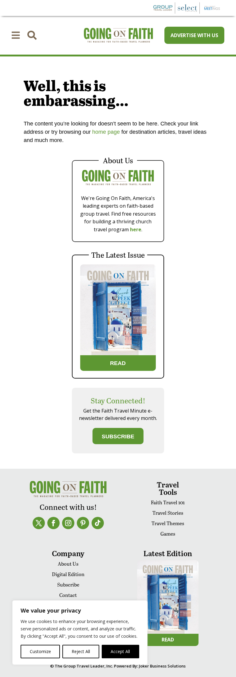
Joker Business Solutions (162, 666)
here (135, 229)
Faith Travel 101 (168, 502)
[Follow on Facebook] (53, 523)
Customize (40, 651)
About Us (68, 563)
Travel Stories (167, 513)
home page (105, 132)
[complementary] (80, 632)
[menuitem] (16, 35)
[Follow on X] (39, 523)
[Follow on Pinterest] (83, 523)
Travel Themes (167, 523)
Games (167, 533)
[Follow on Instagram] (68, 523)
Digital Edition (68, 574)
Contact (68, 595)
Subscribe (68, 584)
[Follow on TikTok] (98, 523)
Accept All (120, 651)
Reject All (81, 651)
